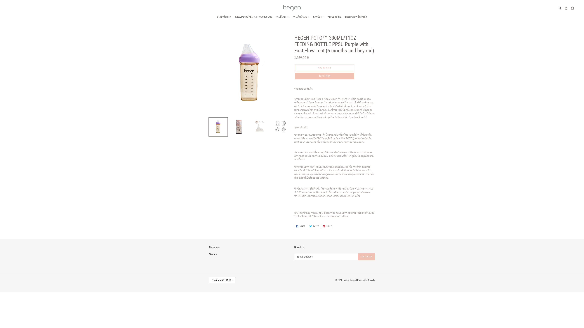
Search (213, 254)
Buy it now (325, 76)
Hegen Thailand (350, 280)
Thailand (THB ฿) (221, 280)
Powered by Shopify (366, 280)
